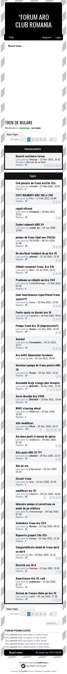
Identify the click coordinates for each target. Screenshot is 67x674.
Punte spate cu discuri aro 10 (33, 312)
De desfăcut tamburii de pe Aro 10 (36, 253)
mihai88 (33, 186)
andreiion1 (34, 439)
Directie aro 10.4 (26, 565)
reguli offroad (24, 208)
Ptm (31, 198)
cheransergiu (36, 511)
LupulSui (33, 315)
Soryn (32, 329)
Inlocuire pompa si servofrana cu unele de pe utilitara (35, 506)
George (33, 159)
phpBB (24, 671)
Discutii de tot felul (36, 162)
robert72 (33, 494)
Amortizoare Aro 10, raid (30, 578)
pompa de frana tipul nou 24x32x (35, 237)
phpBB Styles (42, 663)
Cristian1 (34, 211)
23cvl (32, 426)
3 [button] (36, 139)
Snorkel (20, 339)
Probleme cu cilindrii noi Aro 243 (35, 280)
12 (55, 430)
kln (30, 358)
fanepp (32, 538)
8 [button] (51, 139)
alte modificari (24, 423)
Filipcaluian (35, 469)
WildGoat (34, 411)
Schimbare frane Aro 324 (31, 523)
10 (48, 430)
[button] (23, 140)
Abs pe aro (22, 466)
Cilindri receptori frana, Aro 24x (35, 266)
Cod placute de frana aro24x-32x (36, 183)
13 (59, 430)
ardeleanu (34, 581)
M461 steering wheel (28, 408)
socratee (36, 128)
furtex (32, 302)
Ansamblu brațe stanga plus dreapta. (38, 383)
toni (31, 270)
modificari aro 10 (26, 490)
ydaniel (33, 256)
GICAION (34, 240)
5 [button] (44, 139)
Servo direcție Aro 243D (30, 396)
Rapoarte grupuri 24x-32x (31, 535)
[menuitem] (10, 37)
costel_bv (34, 228)
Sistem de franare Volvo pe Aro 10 (36, 593)
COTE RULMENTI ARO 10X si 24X (34, 195)
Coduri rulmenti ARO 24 (30, 224)
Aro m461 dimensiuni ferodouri (34, 355)
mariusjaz (24, 128)
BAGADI (33, 386)
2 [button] (32, 139)
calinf (32, 596)
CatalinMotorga (37, 283)
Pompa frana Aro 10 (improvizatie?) (37, 325)
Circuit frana (23, 478)
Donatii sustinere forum (30, 156)
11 (52, 430)
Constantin (35, 342)
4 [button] (40, 139)
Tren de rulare (18, 122)
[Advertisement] (33, 84)
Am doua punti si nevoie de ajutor (36, 436)
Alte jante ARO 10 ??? (29, 452)
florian (32, 526)
